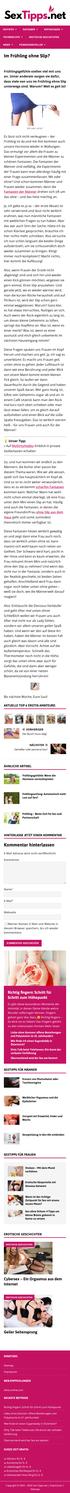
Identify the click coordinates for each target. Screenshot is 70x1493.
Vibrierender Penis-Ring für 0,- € (25, 1475)
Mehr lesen (52, 1026)
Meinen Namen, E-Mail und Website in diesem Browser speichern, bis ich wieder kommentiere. (31, 928)
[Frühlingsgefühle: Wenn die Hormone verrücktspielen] (11, 779)
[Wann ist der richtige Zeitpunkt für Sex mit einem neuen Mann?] (15, 1200)
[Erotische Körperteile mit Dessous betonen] (15, 1185)
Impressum (10, 1371)
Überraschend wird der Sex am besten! (34, 1058)
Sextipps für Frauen (20, 1154)
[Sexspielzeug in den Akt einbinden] (11, 1138)
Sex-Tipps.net (40, 1485)
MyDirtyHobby (23, 446)
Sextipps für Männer (20, 1069)
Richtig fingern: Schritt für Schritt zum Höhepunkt (32, 1407)
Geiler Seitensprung (20, 1332)
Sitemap (8, 1365)
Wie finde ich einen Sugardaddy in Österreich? (30, 1423)
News (6, 44)
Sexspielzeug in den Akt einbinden (43, 1134)
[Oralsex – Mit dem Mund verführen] (15, 1171)
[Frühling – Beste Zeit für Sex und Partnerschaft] (11, 818)
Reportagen (52, 29)
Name (8, 889)
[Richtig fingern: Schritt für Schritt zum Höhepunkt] (35, 983)
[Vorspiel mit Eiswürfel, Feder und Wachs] (11, 1119)
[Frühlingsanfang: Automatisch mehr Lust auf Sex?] (11, 798)
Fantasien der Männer (20, 191)
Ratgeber (29, 29)
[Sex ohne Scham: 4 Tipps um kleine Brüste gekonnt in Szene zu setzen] (15, 1213)
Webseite (10, 912)
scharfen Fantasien (50, 487)
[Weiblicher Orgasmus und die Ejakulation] (11, 1101)
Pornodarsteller (31, 44)
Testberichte (11, 37)
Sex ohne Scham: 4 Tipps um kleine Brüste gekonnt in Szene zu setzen (42, 1215)
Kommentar (11, 860)
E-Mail (8, 901)
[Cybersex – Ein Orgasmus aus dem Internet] (35, 1258)
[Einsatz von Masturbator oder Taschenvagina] (11, 1082)
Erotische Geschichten (44, 37)
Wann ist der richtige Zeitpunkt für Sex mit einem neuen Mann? (42, 1200)
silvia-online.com (13, 1390)
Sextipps (8, 29)
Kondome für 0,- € (17, 1462)
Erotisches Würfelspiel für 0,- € (24, 1471)
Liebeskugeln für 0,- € (19, 1466)
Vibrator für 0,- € (16, 1458)
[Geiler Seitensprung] (35, 1311)
